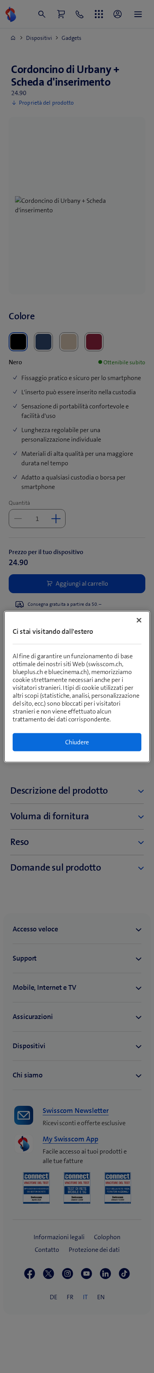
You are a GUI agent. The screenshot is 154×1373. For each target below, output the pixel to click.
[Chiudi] (139, 620)
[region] (77, 686)
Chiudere (77, 742)
